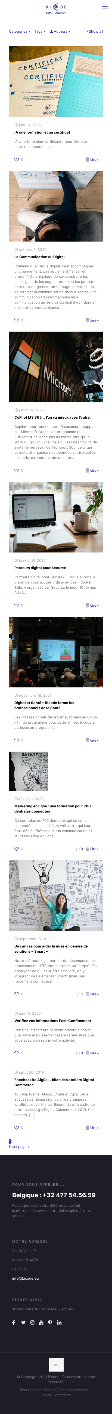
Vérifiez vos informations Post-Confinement (52, 1020)
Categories (18, 31)
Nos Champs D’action (38, 1390)
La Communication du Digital (39, 257)
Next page (18, 1146)
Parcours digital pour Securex (40, 568)
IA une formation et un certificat (42, 132)
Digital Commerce (56, 1395)
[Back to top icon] (56, 1365)
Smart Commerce (73, 1390)
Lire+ (94, 159)
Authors (60, 31)
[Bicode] (56, 8)
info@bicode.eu (25, 1278)
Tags (38, 31)
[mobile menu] (104, 8)
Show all (96, 31)
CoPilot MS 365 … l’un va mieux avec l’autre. (52, 417)
